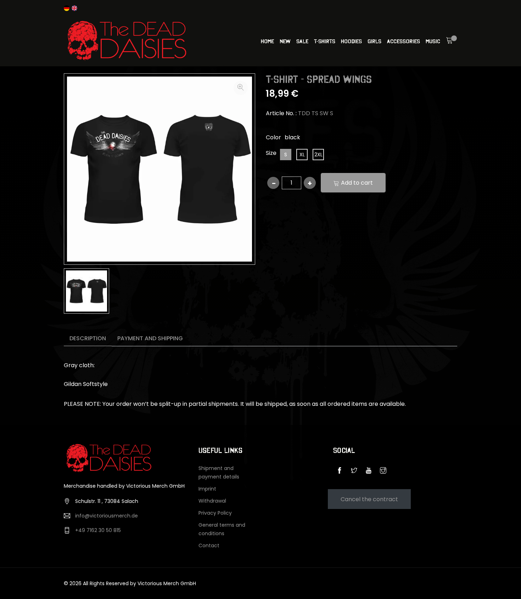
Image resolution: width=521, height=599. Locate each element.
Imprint (207, 488)
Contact (208, 545)
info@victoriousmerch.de (106, 515)
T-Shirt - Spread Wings (319, 79)
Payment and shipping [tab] (150, 338)
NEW (285, 41)
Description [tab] (87, 338)
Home (267, 41)
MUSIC (433, 41)
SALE (302, 41)
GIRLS (374, 41)
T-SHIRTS (324, 41)
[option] (86, 291)
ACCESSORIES (403, 41)
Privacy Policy (215, 512)
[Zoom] (241, 88)
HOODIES (351, 41)
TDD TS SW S (315, 113)
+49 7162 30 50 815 (98, 530)
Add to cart (357, 183)
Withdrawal (212, 500)
